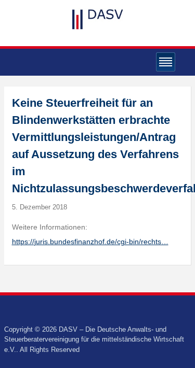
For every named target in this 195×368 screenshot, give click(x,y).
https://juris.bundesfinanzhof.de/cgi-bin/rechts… (90, 241)
